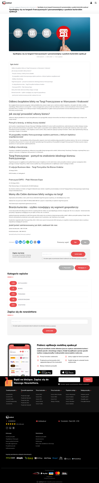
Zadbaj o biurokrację (17, 79)
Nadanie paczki (85, 394)
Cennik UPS (9, 396)
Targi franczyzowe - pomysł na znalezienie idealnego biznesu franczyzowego (32, 81)
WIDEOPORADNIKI (24, 299)
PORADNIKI (21, 294)
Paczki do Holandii (26, 405)
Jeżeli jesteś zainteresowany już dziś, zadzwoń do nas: (26, 95)
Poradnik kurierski (10, 446)
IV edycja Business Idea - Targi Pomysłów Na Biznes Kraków (28, 84)
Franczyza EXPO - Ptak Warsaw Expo (22, 87)
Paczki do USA (25, 400)
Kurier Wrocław (70, 401)
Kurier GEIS (54, 396)
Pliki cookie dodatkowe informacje (45, 443)
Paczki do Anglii (25, 395)
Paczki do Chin (25, 402)
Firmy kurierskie (40, 390)
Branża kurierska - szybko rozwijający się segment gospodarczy (28, 92)
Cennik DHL (9, 403)
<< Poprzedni (66, 267)
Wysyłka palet (84, 396)
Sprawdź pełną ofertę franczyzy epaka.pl (19, 234)
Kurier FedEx (39, 403)
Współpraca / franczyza (12, 439)
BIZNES (20, 288)
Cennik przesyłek (11, 390)
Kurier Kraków (69, 396)
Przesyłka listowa (85, 401)
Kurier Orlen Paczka (56, 394)
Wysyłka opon (84, 399)
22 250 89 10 (11, 421)
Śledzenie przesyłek (41, 436)
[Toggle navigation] (96, 2)
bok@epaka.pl (42, 421)
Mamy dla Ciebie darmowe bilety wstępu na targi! (25, 89)
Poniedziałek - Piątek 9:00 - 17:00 (70, 421)
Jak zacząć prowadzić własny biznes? (21, 71)
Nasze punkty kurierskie (12, 441)
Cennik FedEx (9, 399)
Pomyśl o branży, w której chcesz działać (23, 73)
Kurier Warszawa (70, 394)
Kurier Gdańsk (69, 403)
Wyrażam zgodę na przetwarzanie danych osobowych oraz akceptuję (65, 258)
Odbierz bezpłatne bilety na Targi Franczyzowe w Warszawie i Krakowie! (31, 68)
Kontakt (38, 446)
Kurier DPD (39, 394)
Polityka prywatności (49, 478)
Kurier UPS (39, 399)
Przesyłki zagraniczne (27, 390)
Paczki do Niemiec (26, 398)
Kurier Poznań (69, 399)
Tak (75, 242)
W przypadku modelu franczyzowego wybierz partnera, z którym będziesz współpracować (36, 76)
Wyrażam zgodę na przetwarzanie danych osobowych (74, 384)
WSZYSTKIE (21, 305)
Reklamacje (39, 441)
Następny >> (82, 267)
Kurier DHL (39, 396)
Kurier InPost (39, 401)
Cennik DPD (9, 394)
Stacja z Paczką (55, 401)
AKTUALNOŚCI (22, 283)
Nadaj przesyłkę (85, 390)
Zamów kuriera (40, 439)
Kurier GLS (54, 399)
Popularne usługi (70, 390)
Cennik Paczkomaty (11, 401)
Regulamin (49, 476)
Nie (85, 242)
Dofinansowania (10, 448)
